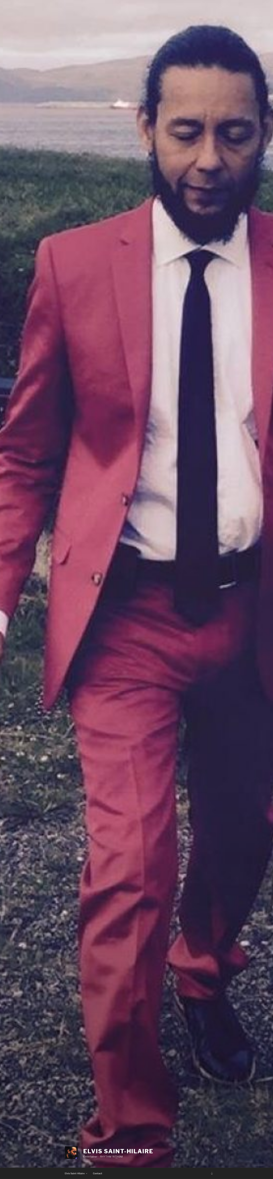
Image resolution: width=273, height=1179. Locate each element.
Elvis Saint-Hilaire (118, 1151)
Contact (97, 1173)
